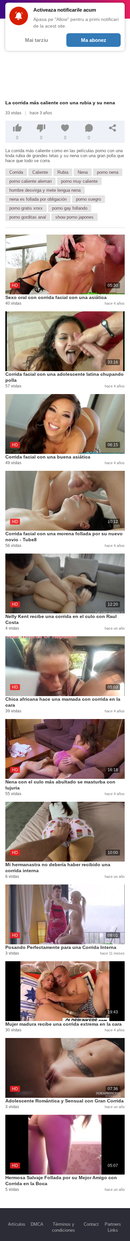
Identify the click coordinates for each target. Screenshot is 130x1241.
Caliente (40, 172)
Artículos (16, 1224)
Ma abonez (93, 40)
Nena (83, 172)
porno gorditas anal (27, 217)
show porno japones (74, 217)
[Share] (112, 128)
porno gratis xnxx (26, 208)
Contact (91, 1224)
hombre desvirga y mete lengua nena (45, 190)
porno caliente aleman (30, 181)
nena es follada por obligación (38, 199)
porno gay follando (69, 208)
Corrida (16, 172)
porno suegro (88, 199)
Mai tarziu (36, 40)
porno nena (107, 172)
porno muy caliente (79, 181)
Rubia (62, 172)
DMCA (37, 1224)
